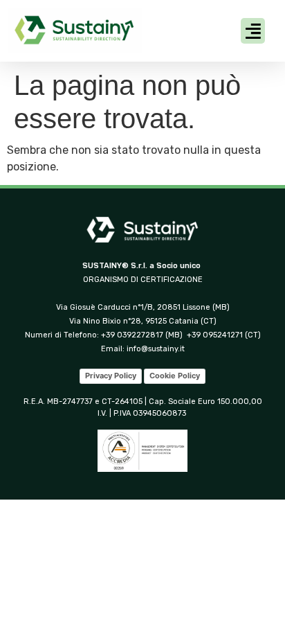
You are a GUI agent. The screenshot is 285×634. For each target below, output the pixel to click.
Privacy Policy (110, 375)
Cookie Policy (174, 375)
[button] (253, 31)
